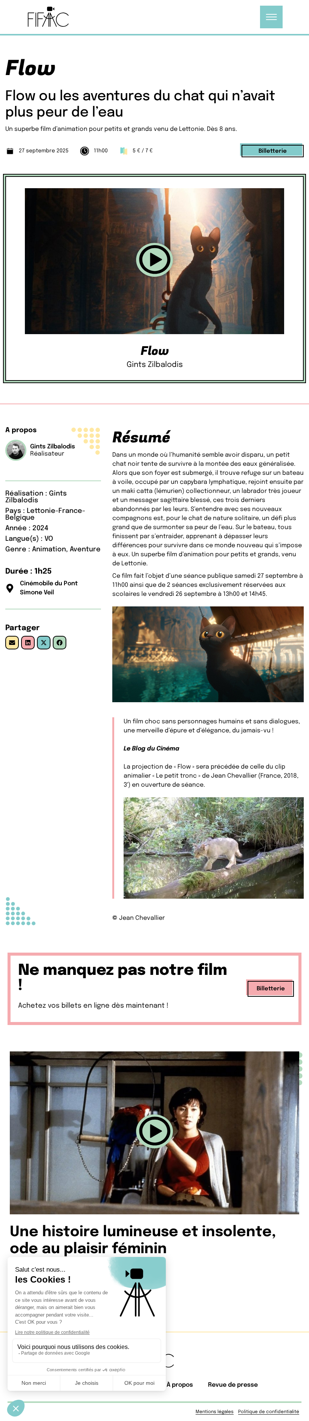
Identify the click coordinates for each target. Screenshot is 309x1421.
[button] (154, 261)
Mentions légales (215, 1412)
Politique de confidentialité (268, 1412)
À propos (180, 1385)
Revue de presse (233, 1385)
